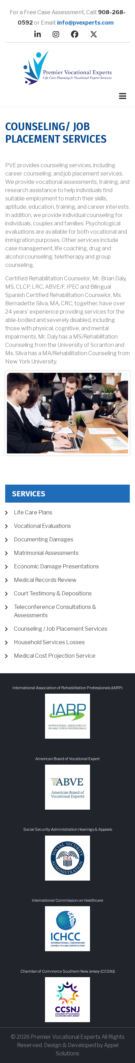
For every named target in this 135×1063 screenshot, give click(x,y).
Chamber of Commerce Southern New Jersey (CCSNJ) (67, 971)
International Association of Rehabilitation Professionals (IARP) (67, 688)
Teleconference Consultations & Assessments (55, 611)
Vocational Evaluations (42, 526)
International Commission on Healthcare (67, 900)
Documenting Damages (43, 539)
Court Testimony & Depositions (53, 593)
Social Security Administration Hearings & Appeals (67, 829)
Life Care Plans (33, 512)
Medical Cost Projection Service (55, 655)
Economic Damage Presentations (56, 566)
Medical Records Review (45, 580)
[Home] (67, 67)
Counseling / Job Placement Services (60, 628)
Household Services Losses (49, 642)
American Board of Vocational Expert (67, 759)
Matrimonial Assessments (46, 553)
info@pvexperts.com (85, 22)
